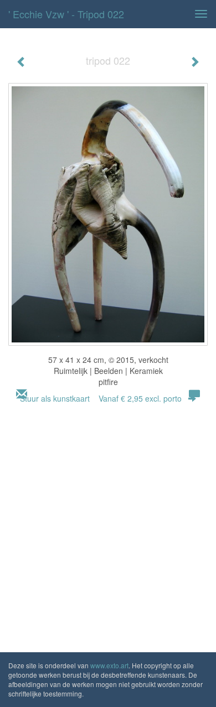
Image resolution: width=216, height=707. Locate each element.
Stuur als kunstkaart (101, 398)
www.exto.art (109, 665)
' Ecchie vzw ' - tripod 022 (66, 14)
